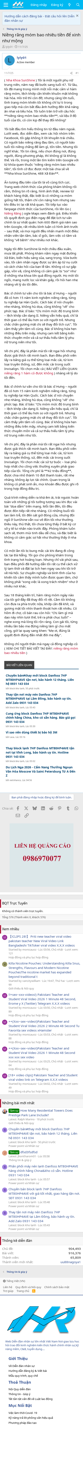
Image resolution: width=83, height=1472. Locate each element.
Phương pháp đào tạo (23, 1423)
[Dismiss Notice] (77, 16)
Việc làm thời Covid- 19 (23, 1413)
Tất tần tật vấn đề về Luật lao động (31, 1399)
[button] (6, 5)
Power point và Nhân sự (24, 1146)
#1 (77, 73)
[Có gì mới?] (69, 5)
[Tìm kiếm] (78, 5)
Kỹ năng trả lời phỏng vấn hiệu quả (31, 1418)
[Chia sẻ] (71, 73)
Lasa (12, 737)
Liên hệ (7, 1287)
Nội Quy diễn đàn (20, 1389)
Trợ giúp (8, 1291)
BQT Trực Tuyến (14, 903)
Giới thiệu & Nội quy (21, 988)
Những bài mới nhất (18, 1103)
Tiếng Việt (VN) (15, 1281)
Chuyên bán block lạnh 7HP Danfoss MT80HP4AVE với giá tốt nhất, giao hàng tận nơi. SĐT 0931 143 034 (44, 1193)
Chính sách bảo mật (56, 1287)
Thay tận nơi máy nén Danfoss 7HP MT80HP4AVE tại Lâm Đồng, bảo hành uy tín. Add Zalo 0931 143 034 (39, 698)
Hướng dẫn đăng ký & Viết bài (28, 1371)
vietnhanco (15, 780)
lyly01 (9, 47)
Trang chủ (23, 1291)
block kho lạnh (17, 688)
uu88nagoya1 (70, 1262)
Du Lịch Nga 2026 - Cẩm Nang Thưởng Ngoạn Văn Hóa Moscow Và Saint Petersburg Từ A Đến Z (40, 771)
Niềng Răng (12, 213)
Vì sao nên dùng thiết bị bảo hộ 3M (31, 732)
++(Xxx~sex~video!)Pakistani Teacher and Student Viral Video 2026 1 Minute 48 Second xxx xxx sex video (42, 1052)
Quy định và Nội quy (28, 1287)
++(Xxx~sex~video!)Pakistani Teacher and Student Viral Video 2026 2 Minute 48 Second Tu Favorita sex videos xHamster (44, 1025)
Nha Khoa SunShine (20, 80)
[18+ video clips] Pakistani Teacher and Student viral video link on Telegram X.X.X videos (43, 1077)
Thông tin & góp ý (20, 1160)
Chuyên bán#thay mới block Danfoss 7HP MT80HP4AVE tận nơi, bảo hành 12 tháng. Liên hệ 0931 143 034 (40, 679)
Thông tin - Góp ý (19, 1394)
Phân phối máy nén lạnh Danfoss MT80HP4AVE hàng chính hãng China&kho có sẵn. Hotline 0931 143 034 (43, 1170)
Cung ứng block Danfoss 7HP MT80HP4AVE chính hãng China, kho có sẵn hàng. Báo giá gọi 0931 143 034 (40, 717)
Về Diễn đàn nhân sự (22, 1366)
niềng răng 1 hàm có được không (28, 373)
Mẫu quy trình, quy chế (23, 1376)
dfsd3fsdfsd (23, 1152)
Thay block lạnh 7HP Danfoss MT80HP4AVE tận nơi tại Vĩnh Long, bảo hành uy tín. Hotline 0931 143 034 (40, 752)
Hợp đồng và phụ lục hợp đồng (28, 957)
